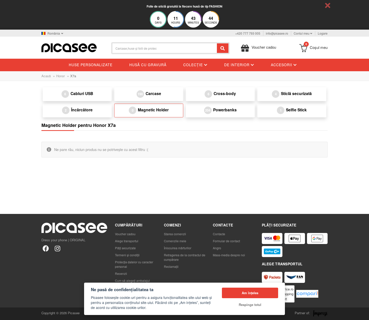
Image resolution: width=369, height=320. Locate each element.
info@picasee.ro (277, 33)
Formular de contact (226, 241)
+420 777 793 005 (247, 33)
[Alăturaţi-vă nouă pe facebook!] (46, 248)
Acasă (46, 75)
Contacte (219, 234)
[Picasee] (69, 47)
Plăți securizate (125, 248)
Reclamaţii (171, 266)
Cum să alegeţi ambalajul (132, 280)
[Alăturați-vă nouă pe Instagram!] (57, 248)
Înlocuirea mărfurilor (177, 248)
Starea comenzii (175, 234)
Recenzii (121, 273)
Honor (60, 75)
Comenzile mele (175, 241)
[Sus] (7, 313)
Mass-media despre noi (229, 255)
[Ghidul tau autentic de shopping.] (307, 294)
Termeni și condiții (127, 255)
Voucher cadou (125, 234)
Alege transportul (126, 241)
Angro (217, 248)
